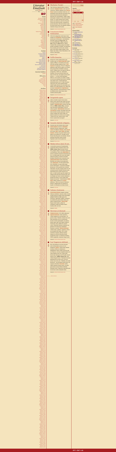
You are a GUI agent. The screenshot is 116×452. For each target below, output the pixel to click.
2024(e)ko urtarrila (43, 127)
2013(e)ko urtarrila (43, 287)
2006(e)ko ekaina (43, 382)
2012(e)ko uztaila (43, 294)
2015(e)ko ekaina (43, 252)
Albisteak (44, 77)
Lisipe (43, 38)
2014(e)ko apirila (43, 269)
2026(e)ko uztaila (43, 91)
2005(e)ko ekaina (43, 397)
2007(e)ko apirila (43, 370)
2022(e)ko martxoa (42, 154)
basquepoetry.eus (43, 56)
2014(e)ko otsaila (43, 271)
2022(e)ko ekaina (43, 150)
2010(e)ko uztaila (43, 323)
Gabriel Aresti (55, 162)
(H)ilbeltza (42, 42)
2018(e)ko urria (43, 203)
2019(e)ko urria (43, 189)
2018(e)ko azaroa (43, 202)
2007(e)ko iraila (43, 364)
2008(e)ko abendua (42, 346)
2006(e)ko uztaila (43, 381)
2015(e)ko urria (43, 247)
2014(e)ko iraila (43, 263)
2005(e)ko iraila (43, 393)
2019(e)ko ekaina (43, 194)
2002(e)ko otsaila (43, 445)
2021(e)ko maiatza (42, 166)
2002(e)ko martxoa (42, 444)
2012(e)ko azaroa (43, 289)
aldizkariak (42, 25)
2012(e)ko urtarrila (43, 301)
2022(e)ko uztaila (43, 149)
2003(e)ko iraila (43, 422)
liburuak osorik (40, 18)
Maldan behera (65, 152)
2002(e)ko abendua (42, 433)
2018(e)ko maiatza (42, 209)
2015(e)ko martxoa (42, 255)
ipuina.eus (44, 57)
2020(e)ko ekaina (43, 179)
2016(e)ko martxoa (42, 241)
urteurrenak (42, 20)
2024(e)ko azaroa (43, 115)
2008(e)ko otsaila (43, 358)
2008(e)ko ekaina (43, 353)
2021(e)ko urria (43, 160)
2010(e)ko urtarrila (43, 330)
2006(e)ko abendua (42, 375)
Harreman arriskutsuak (54, 214)
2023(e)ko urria (43, 131)
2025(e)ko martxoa (42, 110)
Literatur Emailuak (39, 7)
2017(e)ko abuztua (42, 220)
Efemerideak (75, 30)
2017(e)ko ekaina (43, 223)
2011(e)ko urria (43, 305)
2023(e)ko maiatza (42, 137)
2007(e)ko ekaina (43, 368)
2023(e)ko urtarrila (43, 142)
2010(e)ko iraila (43, 321)
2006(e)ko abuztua (42, 380)
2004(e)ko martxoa (42, 415)
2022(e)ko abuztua (42, 148)
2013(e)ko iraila (43, 277)
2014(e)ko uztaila (43, 265)
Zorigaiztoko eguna (58, 104)
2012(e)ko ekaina (43, 295)
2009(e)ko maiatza (42, 340)
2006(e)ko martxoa (42, 386)
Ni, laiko (73, 62)
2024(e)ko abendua (42, 114)
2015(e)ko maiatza (42, 253)
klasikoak (42, 29)
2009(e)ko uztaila (43, 338)
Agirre (57, 131)
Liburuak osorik (43, 78)
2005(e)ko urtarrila (43, 403)
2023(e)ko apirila (43, 138)
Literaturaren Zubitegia (42, 53)
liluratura (42, 26)
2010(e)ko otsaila (43, 329)
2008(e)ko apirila (43, 356)
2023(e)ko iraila (43, 132)
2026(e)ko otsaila (43, 97)
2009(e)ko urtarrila (43, 345)
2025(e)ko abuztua (42, 104)
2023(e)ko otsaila (43, 140)
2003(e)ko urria (43, 421)
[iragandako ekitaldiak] (76, 10)
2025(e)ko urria (43, 102)
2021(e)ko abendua (42, 157)
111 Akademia (58, 37)
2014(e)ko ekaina (43, 266)
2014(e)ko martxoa (42, 270)
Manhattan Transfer (59, 8)
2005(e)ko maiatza (42, 398)
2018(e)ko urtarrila (43, 214)
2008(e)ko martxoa (42, 357)
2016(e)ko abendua (42, 230)
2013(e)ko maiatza (42, 282)
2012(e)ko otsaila (43, 300)
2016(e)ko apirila (43, 240)
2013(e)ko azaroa (43, 275)
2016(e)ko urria (43, 232)
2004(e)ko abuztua (42, 409)
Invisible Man (57, 88)
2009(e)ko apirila (43, 341)
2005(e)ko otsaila (43, 402)
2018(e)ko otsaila (43, 213)
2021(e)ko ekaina (43, 165)
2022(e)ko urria (43, 145)
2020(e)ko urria (43, 174)
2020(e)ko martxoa (42, 183)
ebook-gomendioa (41, 46)
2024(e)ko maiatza (42, 122)
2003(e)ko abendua (42, 419)
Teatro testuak (43, 65)
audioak (42, 30)
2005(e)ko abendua (42, 390)
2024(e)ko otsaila (43, 126)
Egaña (63, 131)
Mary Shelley (76, 39)
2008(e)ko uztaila (43, 352)
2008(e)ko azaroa (43, 347)
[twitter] (42, 14)
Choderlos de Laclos (54, 213)
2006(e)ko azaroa (43, 376)
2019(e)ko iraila (43, 190)
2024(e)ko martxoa (42, 125)
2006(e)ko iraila (43, 379)
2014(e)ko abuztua (42, 264)
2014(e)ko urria (43, 261)
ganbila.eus (44, 58)
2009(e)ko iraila (43, 335)
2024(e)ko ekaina (43, 121)
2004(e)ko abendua (42, 404)
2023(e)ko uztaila (43, 134)
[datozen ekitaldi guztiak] (76, 9)
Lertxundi (68, 129)
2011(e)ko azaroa (43, 304)
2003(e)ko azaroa (43, 420)
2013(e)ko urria (43, 276)
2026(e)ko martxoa (42, 96)
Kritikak (74, 48)
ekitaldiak (42, 24)
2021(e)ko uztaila (43, 163)
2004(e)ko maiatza (42, 413)
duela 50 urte (59, 144)
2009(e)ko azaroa (43, 333)
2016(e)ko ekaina (43, 237)
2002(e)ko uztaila (43, 439)
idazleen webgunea (54, 126)
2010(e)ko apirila (43, 327)
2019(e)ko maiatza (42, 195)
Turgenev (57, 247)
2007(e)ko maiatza (42, 369)
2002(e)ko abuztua (42, 438)
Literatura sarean (43, 82)
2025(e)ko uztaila (43, 105)
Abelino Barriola (61, 108)
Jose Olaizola (53, 110)
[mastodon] (45, 14)
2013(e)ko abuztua (42, 278)
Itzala (73, 49)
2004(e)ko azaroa (43, 405)
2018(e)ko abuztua (42, 206)
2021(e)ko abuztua (42, 162)
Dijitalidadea (65, 126)
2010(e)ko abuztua (42, 322)
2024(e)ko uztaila (43, 120)
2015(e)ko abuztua (42, 249)
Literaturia (42, 47)
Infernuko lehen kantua (54, 159)
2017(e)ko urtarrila (43, 229)
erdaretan (42, 37)
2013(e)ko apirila (43, 283)
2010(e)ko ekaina (43, 324)
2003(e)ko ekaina (43, 426)
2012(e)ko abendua (42, 288)
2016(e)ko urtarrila (43, 243)
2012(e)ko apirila (43, 298)
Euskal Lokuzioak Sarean (41, 68)
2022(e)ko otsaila (43, 155)
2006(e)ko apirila (43, 385)
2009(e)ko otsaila (43, 344)
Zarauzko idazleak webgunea (59, 123)
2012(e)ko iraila (43, 292)
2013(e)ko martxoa (42, 284)
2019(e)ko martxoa (42, 197)
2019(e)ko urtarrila (43, 200)
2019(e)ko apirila (43, 196)
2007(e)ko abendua (42, 361)
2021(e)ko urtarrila (43, 171)
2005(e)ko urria (43, 392)
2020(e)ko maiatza (42, 180)
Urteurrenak (44, 83)
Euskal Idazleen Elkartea (55, 192)
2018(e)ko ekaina (43, 208)
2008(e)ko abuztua (42, 351)
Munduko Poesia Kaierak (40, 31)
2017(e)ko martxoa (42, 226)
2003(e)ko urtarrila (43, 432)
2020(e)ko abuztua (42, 177)
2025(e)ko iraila (43, 103)
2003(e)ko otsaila (43, 431)
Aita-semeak (61, 263)
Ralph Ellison (64, 88)
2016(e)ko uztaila (43, 236)
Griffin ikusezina (55, 57)
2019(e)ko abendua (42, 186)
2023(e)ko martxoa (42, 139)
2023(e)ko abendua (42, 128)
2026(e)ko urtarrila (43, 98)
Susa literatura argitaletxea (41, 69)
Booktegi (43, 43)
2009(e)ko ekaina (43, 339)
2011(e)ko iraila (43, 306)
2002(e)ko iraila (43, 437)
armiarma (44, 52)
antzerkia (42, 41)
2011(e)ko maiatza (43, 311)
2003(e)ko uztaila (43, 425)
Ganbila (43, 35)
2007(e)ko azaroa (43, 362)
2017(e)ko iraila (43, 219)
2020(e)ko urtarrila (43, 185)
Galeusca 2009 (64, 201)
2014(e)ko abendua (42, 259)
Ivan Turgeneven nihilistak (59, 242)
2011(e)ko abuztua (42, 307)
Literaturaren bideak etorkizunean (57, 32)
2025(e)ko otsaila (43, 111)
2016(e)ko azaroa (43, 231)
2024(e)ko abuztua (42, 119)
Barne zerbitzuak (75, 58)
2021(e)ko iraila (43, 161)
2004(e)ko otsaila (43, 416)
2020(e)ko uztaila (43, 178)
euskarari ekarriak (41, 19)
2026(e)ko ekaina (43, 92)
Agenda (44, 84)
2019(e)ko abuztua (42, 191)
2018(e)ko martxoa (42, 212)
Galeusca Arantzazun (57, 190)
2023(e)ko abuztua (42, 133)
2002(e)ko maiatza (42, 442)
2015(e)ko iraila (43, 248)
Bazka (43, 48)
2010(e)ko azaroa (43, 318)
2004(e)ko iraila (43, 408)
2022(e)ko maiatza (42, 151)
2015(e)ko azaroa (43, 246)
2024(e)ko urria (43, 116)
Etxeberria (52, 132)
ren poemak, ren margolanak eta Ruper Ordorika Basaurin (77, 24)
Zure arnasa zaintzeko (76, 60)
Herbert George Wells (62, 61)
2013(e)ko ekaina (43, 281)
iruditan (43, 36)
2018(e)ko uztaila (43, 207)
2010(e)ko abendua (42, 317)
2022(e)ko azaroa (43, 144)
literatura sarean (41, 23)
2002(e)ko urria (43, 436)
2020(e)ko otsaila (43, 184)
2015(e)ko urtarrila (43, 258)
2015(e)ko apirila (43, 254)
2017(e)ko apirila (43, 225)
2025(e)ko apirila (43, 109)
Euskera (64, 180)
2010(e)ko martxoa (42, 328)
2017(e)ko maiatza (42, 224)
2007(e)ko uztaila (43, 367)
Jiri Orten (75, 42)
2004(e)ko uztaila (43, 410)
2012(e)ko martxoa (42, 299)
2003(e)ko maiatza (42, 427)
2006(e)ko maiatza (42, 384)
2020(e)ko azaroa (43, 173)
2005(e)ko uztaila (43, 396)
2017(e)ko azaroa (43, 217)
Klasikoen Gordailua (42, 63)
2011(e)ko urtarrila (43, 316)
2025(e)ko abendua (42, 99)
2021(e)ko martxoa (42, 168)
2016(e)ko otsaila (43, 242)
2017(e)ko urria (43, 218)
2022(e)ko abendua (42, 143)
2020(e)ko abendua (42, 172)
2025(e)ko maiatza (42, 108)
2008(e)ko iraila (43, 350)
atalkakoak (42, 32)
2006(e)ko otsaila (43, 387)
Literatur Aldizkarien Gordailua (41, 62)
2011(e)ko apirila (43, 312)
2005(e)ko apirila (43, 399)
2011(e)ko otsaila (43, 315)
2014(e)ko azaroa (43, 260)
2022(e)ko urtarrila (43, 156)
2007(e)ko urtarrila (43, 374)
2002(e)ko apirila (43, 443)
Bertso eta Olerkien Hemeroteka (40, 64)
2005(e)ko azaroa (43, 391)
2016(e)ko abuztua (42, 235)
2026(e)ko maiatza (42, 93)
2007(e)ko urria (43, 363)
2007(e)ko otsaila (43, 373)
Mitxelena (61, 129)
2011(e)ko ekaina (43, 310)
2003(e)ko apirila (43, 428)
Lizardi (51, 129)
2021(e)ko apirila (43, 167)
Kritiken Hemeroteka (42, 59)
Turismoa (74, 51)
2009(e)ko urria (43, 334)
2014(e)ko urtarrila (43, 272)
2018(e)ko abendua (42, 201)
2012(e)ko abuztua (42, 293)
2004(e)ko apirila (43, 414)
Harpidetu (44, 73)
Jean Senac (76, 43)
